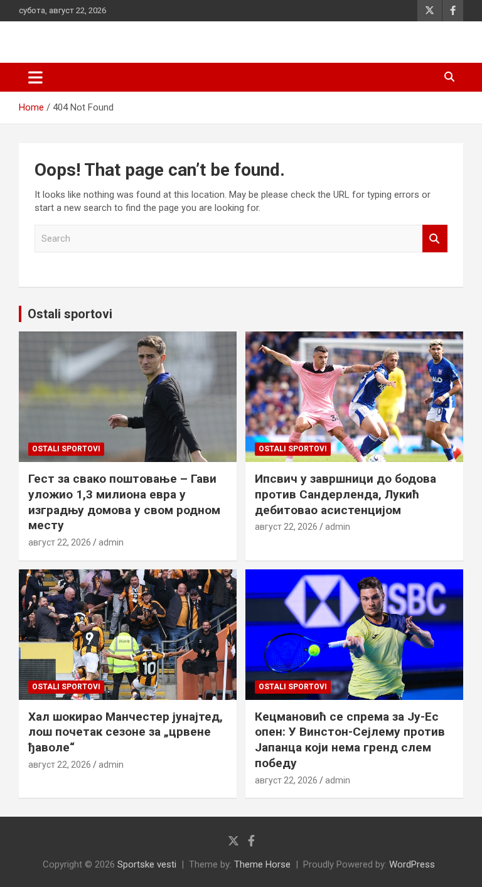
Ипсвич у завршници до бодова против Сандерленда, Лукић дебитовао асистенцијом (345, 494)
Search (434, 239)
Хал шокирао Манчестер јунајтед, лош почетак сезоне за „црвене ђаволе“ (125, 732)
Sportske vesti (146, 864)
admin (111, 542)
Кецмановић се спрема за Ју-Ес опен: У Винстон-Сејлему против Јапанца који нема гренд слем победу (350, 739)
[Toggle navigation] (35, 77)
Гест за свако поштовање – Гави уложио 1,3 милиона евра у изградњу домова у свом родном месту (124, 501)
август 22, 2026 (59, 542)
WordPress (412, 864)
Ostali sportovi (70, 313)
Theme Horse (262, 864)
